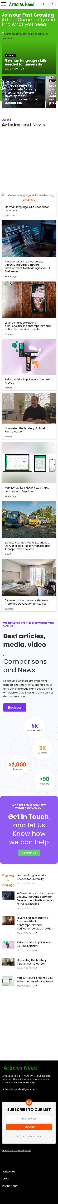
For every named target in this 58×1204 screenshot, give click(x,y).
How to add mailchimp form (16, 1150)
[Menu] (4, 4)
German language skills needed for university (27, 208)
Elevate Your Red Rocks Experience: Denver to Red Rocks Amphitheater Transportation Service (27, 546)
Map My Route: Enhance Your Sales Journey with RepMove (27, 489)
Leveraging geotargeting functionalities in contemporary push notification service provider (28, 326)
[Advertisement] (29, 161)
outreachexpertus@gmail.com (19, 1089)
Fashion (8, 387)
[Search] (43, 4)
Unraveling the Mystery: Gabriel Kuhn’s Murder (25, 429)
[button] (14, 707)
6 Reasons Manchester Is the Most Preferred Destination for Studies (26, 602)
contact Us (8, 1171)
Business (9, 334)
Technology (10, 276)
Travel (7, 554)
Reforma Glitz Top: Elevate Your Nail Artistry (27, 381)
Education (10, 215)
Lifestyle (8, 436)
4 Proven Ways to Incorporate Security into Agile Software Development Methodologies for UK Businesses (27, 266)
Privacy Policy (10, 1185)
